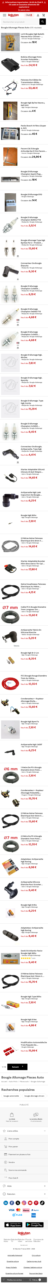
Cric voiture (36, 1255)
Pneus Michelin (11, 1267)
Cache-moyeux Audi (34, 1261)
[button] (24, 6)
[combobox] (20, 22)
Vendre (12, 1162)
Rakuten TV (14, 1240)
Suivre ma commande (18, 1170)
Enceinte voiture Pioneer (14, 1273)
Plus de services (28, 1240)
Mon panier (13, 1146)
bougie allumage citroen (34, 1096)
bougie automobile (11, 1096)
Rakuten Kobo (7, 1240)
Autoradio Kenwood (15, 1255)
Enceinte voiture (13, 1261)
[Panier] (43, 15)
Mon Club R (13, 1178)
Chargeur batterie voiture (33, 1267)
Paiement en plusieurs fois (19, 1154)
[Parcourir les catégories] (4, 15)
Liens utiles (12, 1131)
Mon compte (14, 1139)
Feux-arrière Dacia (35, 1273)
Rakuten (11, 1194)
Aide (9, 1186)
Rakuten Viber (21, 1240)
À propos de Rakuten (38, 1240)
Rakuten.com (24, 1245)
